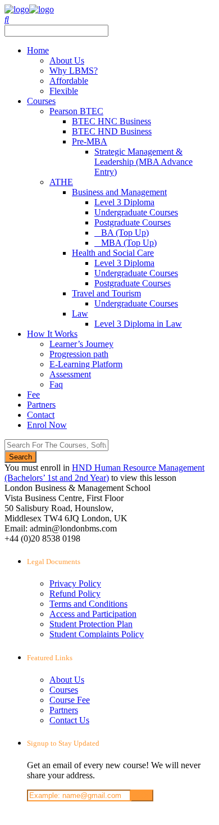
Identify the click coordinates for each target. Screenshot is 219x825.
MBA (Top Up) (129, 242)
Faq (56, 384)
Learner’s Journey (81, 344)
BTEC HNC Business (111, 121)
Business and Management (119, 192)
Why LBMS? (73, 70)
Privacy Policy (75, 583)
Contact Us (69, 720)
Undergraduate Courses (136, 212)
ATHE (61, 182)
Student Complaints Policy (96, 634)
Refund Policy (75, 593)
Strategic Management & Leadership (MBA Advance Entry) (143, 162)
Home (38, 50)
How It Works (52, 334)
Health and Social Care (113, 253)
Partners (41, 404)
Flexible (63, 91)
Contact (40, 415)
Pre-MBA (89, 141)
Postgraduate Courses (132, 222)
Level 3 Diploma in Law (138, 323)
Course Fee (69, 700)
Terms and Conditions (88, 603)
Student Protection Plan (91, 624)
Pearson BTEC (76, 111)
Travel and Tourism (106, 293)
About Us (66, 60)
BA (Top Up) (125, 232)
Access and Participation (92, 614)
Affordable (68, 80)
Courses (41, 101)
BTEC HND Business (112, 131)
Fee (33, 394)
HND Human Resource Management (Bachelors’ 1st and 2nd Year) (104, 473)
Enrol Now (47, 425)
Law (80, 313)
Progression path (78, 354)
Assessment (70, 374)
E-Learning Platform (85, 364)
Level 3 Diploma (124, 202)
